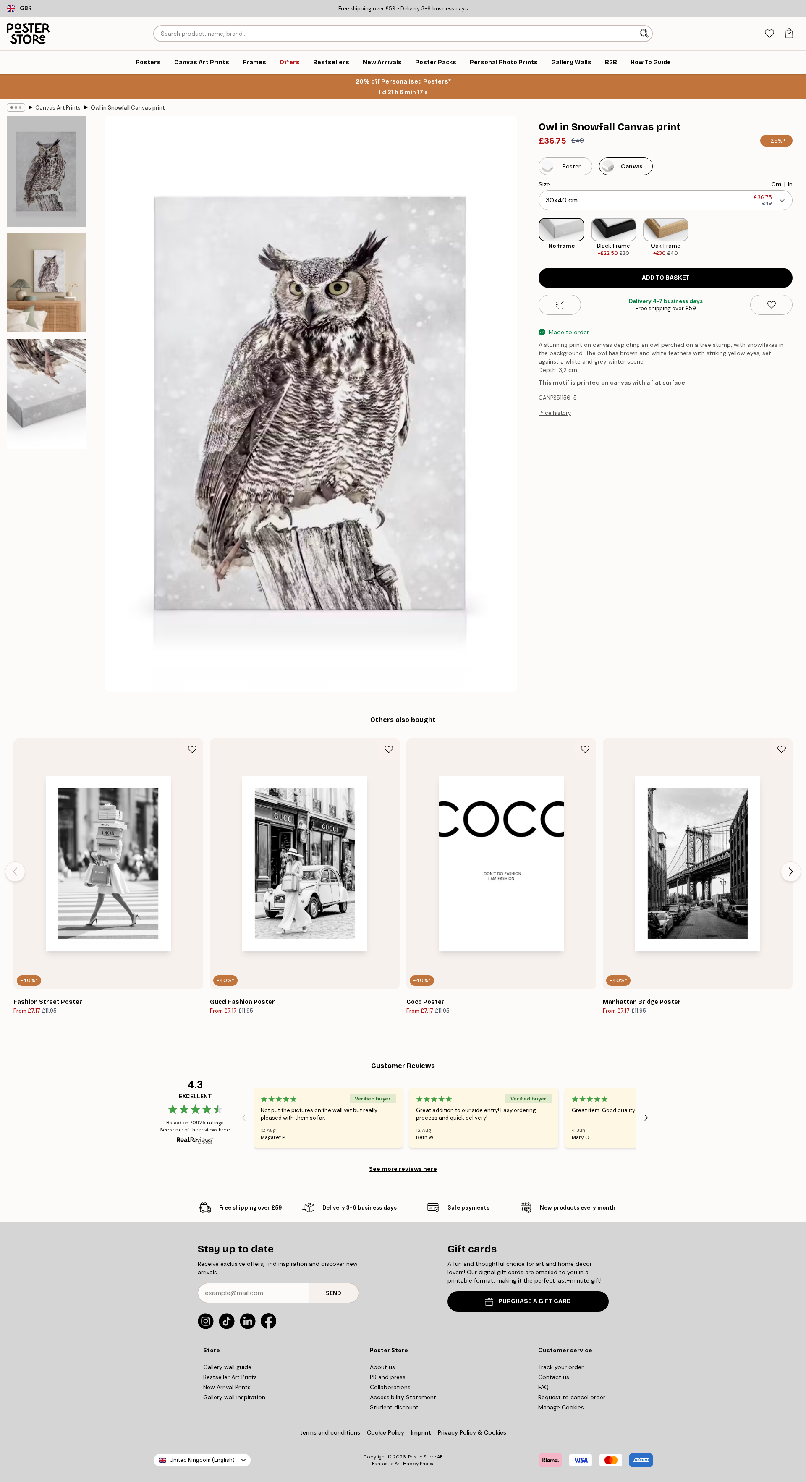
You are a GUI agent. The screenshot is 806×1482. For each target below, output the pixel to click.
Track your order (561, 1367)
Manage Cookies (561, 1407)
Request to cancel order (571, 1397)
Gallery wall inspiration (234, 1397)
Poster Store (422, 1457)
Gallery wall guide (227, 1367)
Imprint (421, 1432)
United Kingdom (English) (202, 1460)
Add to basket (666, 277)
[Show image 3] (46, 394)
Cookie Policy (385, 1432)
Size (544, 184)
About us (382, 1367)
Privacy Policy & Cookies (472, 1432)
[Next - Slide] (799, 237)
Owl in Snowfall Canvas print (128, 107)
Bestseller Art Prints (230, 1377)
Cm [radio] (776, 184)
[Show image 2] (46, 282)
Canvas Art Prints (58, 107)
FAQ (543, 1387)
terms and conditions (330, 1432)
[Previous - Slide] (532, 237)
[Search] (645, 33)
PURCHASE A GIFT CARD (534, 1301)
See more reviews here (403, 1169)
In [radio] (790, 184)
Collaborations (390, 1387)
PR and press (388, 1377)
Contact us (553, 1377)
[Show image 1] (46, 171)
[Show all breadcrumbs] (16, 107)
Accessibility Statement (403, 1397)
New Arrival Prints (227, 1387)
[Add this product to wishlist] (771, 305)
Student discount (394, 1407)
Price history (555, 412)
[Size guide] (560, 305)
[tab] (769, 33)
